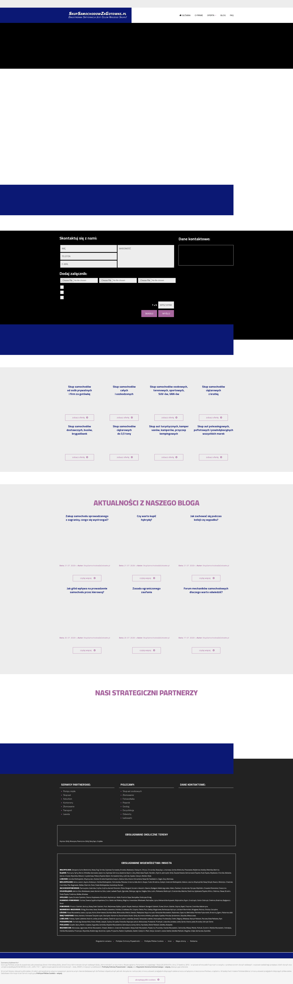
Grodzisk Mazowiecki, (122, 927)
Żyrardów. (207, 930)
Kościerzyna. (203, 906)
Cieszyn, (138, 875)
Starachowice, (123, 915)
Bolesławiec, (86, 891)
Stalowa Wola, (86, 921)
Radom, (121, 930)
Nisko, (93, 921)
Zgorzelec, (125, 891)
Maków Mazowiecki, (217, 927)
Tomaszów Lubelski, (146, 918)
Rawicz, (215, 882)
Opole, (71, 897)
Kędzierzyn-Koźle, (114, 897)
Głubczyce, (143, 897)
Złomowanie (68, 806)
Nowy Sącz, (159, 869)
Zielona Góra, (123, 879)
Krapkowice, (96, 897)
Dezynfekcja (128, 810)
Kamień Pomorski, (114, 888)
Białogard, (154, 888)
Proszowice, (188, 869)
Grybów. (100, 841)
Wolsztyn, (222, 882)
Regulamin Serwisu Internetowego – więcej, (153, 967)
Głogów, (144, 891)
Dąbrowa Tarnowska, (112, 869)
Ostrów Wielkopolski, (104, 882)
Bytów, (118, 906)
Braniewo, (89, 909)
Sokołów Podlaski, (178, 930)
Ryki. (221, 918)
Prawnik (126, 803)
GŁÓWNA (186, 15)
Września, (156, 882)
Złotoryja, (132, 891)
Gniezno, (131, 882)
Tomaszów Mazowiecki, (163, 912)
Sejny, (78, 924)
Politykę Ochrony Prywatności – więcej (117, 967)
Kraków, (203, 869)
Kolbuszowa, (143, 921)
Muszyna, (73, 841)
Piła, (68, 885)
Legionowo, (84, 927)
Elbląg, (83, 909)
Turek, (150, 882)
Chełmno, (212, 900)
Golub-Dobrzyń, (203, 900)
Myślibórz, (200, 888)
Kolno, (138, 924)
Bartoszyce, (166, 909)
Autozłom (67, 799)
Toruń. (62, 903)
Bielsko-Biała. (147, 875)
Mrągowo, (195, 909)
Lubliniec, (126, 875)
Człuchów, (195, 906)
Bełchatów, (190, 912)
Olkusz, (144, 869)
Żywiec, (132, 875)
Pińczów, (168, 915)
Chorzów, (221, 872)
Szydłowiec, (128, 930)
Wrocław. (85, 894)
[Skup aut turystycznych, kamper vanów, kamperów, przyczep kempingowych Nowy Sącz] (169, 444)
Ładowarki (127, 818)
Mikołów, (87, 872)
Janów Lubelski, (103, 918)
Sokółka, (163, 924)
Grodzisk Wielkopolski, (174, 882)
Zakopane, (75, 869)
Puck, (105, 906)
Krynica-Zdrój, (64, 841)
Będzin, (129, 872)
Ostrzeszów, (116, 882)
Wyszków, (86, 930)
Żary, (164, 879)
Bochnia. (216, 869)
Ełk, (131, 909)
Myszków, (74, 875)
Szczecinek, (186, 888)
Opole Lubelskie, (80, 918)
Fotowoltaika (128, 799)
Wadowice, (130, 869)
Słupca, (145, 882)
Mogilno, (126, 900)
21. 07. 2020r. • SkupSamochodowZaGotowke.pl (85, 565)
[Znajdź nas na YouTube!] (64, 4)
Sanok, (183, 921)
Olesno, (88, 897)
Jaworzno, (102, 872)
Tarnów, (102, 869)
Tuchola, (82, 900)
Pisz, (145, 909)
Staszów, (184, 915)
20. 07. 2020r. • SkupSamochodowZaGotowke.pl (85, 637)
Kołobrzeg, (161, 888)
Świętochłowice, (179, 872)
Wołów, (79, 894)
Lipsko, (108, 930)
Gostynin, (141, 930)
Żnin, (107, 900)
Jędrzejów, (155, 915)
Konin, (140, 882)
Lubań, (108, 891)
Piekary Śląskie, (99, 875)
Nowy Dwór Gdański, (96, 906)
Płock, (148, 930)
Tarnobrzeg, (77, 921)
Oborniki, (87, 885)
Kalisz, (76, 882)
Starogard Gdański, (152, 906)
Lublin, (123, 918)
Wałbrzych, (167, 891)
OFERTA (210, 15)
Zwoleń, (135, 930)
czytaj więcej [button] (86, 578)
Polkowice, (159, 891)
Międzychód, (198, 882)
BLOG (223, 15)
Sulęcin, (116, 879)
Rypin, (186, 900)
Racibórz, (152, 872)
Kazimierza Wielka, (144, 915)
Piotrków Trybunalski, (202, 912)
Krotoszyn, (92, 882)
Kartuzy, (86, 906)
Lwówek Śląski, (116, 891)
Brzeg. (149, 897)
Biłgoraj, (179, 918)
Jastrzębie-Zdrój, (168, 872)
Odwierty (127, 814)
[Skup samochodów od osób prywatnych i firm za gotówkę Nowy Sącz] (80, 405)
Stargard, (128, 888)
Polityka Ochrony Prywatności (128, 941)
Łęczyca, (89, 912)
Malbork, (142, 906)
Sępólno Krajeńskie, (98, 900)
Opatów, (162, 915)
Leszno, (191, 882)
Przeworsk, (152, 921)
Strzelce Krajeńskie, (106, 879)
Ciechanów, (182, 927)
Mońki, (82, 924)
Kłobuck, (81, 875)
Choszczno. (223, 888)
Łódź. (231, 912)
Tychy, (76, 872)
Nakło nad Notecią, (116, 900)
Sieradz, (133, 912)
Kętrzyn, (173, 909)
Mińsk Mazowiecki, (94, 927)
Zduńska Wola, (111, 912)
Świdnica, (191, 891)
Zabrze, (62, 875)
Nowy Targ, (95, 869)
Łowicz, (83, 912)
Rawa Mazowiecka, (73, 912)
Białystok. (169, 924)
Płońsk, (194, 927)
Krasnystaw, (158, 918)
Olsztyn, (208, 909)
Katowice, (228, 872)
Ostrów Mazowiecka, (67, 930)
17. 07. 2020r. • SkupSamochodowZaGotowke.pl (204, 637)
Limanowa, (167, 869)
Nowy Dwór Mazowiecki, (139, 927)
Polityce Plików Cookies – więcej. (49, 973)
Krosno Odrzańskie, (135, 879)
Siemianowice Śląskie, (193, 872)
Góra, (149, 891)
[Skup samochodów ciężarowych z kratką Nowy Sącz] (214, 405)
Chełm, (174, 918)
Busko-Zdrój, (132, 915)
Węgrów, (187, 930)
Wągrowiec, (75, 885)
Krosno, (189, 921)
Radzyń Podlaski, (196, 918)
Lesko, (179, 921)
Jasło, (193, 921)
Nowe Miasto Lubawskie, (106, 909)
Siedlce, (169, 930)
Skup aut (67, 795)
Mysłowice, (214, 872)
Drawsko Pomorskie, (211, 888)
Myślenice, (196, 869)
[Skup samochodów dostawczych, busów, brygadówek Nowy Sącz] (80, 444)
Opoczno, (183, 912)
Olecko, (141, 909)
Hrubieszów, (166, 918)
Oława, (222, 891)
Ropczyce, (130, 921)
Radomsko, (175, 912)
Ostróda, (118, 909)
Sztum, (166, 906)
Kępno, (86, 882)
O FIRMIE (199, 15)
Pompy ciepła (69, 791)
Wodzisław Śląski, (142, 872)
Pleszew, (124, 882)
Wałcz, (172, 888)
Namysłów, (135, 897)
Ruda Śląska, (205, 872)
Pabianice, (225, 912)
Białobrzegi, (94, 930)
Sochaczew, (200, 930)
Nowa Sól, (145, 879)
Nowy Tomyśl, (208, 882)
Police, (123, 888)
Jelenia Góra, (77, 891)
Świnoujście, (84, 888)
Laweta (66, 814)
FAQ (232, 15)
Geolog (126, 806)
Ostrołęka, (228, 927)
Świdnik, (112, 918)
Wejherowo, (112, 906)
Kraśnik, (89, 918)
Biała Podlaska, (213, 918)
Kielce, (76, 915)
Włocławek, (142, 900)
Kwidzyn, (135, 906)
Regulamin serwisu (104, 941)
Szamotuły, (113, 885)
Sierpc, (152, 930)
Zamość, (136, 918)
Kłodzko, (184, 891)
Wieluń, (128, 912)
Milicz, (210, 891)
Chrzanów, (151, 869)
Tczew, (161, 906)
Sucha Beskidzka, (85, 869)
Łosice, (164, 930)
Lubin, (153, 891)
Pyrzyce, (193, 888)
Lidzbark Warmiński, (184, 909)
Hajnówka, (144, 924)
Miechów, (209, 869)
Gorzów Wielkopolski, (76, 879)
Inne (170, 941)
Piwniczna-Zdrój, (83, 841)
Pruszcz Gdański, (76, 906)
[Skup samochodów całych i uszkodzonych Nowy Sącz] (124, 405)
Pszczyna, (70, 872)
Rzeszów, (122, 921)
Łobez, (167, 888)
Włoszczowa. (191, 915)
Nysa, (129, 897)
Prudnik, (124, 897)
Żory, (134, 872)
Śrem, (93, 885)
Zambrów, (102, 924)
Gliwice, (68, 875)
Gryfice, (99, 888)
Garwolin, (158, 930)
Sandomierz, (176, 915)
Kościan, (185, 882)
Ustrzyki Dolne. (208, 921)
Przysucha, (115, 930)
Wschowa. (170, 879)
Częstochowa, (89, 875)
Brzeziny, (213, 912)
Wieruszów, (121, 912)
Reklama (193, 941)
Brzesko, (123, 869)
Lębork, (124, 906)
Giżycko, (135, 909)
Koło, (136, 882)
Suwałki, (72, 924)
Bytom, (108, 875)
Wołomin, (111, 927)
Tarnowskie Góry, (117, 875)
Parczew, (205, 918)
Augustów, (95, 924)
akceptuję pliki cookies (145, 980)
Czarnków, (63, 885)
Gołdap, (150, 909)
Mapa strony (181, 941)
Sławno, (147, 888)
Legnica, (138, 891)
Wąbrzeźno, (179, 900)
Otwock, (104, 927)
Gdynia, (178, 906)
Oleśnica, (216, 891)
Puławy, (72, 918)
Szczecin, (135, 888)
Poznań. (120, 885)
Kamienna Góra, (100, 891)
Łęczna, (118, 918)
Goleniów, (92, 888)
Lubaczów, (166, 921)
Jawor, (92, 891)
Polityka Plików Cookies (154, 941)
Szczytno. (214, 909)
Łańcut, (136, 921)
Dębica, (109, 921)
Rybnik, (158, 872)
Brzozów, (199, 921)
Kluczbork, (103, 897)
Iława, (95, 909)
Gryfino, (105, 888)
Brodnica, (219, 900)
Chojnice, (188, 906)
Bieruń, (81, 872)
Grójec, (193, 930)
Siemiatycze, (126, 924)
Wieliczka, (180, 869)
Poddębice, (140, 912)
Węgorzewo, (157, 909)
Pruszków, (159, 927)
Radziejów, (150, 900)
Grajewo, (88, 924)
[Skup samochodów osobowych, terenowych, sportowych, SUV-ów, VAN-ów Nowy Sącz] (169, 405)
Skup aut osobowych (132, 791)
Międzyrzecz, (89, 879)
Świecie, (88, 900)
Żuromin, (206, 927)
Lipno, (156, 900)
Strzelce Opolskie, (79, 897)
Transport (67, 810)
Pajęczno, (148, 912)
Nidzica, (201, 909)
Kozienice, (102, 930)
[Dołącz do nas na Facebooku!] (59, 4)
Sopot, (183, 906)
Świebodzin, (153, 879)
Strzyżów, (115, 921)
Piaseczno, (151, 927)
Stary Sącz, (93, 841)
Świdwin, (178, 888)
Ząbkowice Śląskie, (201, 891)
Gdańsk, (172, 906)
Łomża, (133, 924)
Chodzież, (229, 882)
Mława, (188, 927)
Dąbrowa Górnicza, (112, 872)
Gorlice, (174, 869)
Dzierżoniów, (176, 891)
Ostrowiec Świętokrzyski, (94, 915)
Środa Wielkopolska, (102, 885)
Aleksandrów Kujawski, (166, 900)
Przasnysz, (78, 930)
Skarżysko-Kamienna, (111, 915)
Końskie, (82, 915)
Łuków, (95, 918)
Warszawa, (76, 927)
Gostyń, (162, 882)
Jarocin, (80, 882)
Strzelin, (228, 891)
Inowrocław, (133, 900)
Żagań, (160, 879)
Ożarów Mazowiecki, (170, 927)
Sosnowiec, (94, 872)
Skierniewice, (101, 912)
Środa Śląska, (64, 894)
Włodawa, (186, 918)
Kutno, (94, 912)
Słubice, (96, 879)
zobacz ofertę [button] (78, 417)
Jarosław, (173, 921)
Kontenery (68, 803)
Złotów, (81, 885)
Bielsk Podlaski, (154, 924)
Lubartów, (130, 918)
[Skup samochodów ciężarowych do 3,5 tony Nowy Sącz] (124, 444)
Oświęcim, (138, 869)
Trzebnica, (72, 894)
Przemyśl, (159, 921)
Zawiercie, (122, 872)
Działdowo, (125, 909)
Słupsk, (129, 906)
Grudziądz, (193, 900)
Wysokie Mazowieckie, (114, 924)
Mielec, (98, 921)
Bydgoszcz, (227, 900)
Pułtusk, (200, 927)
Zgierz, (219, 912)
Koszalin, (141, 888)
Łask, (153, 912)
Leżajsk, (104, 921)
